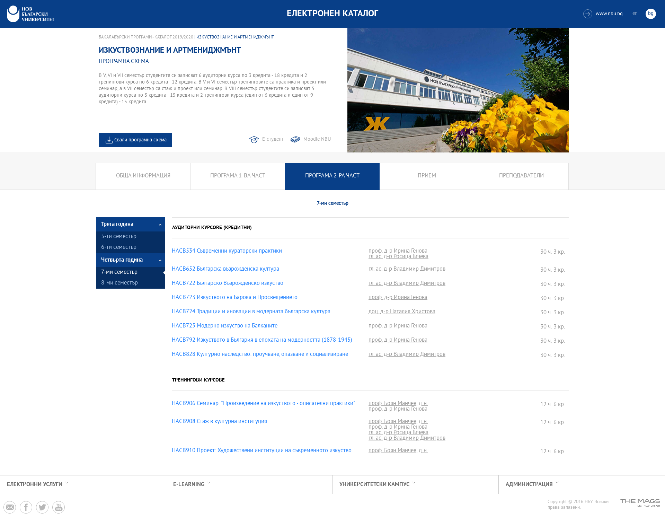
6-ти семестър (118, 247)
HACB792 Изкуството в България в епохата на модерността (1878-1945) (262, 340)
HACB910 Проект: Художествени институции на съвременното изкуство (262, 451)
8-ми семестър (119, 283)
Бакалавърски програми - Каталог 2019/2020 (146, 37)
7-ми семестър (119, 272)
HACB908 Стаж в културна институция (219, 422)
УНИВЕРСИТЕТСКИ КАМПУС (374, 484)
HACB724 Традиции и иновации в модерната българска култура (251, 312)
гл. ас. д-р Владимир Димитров (407, 269)
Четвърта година (122, 260)
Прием (427, 176)
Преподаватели (521, 176)
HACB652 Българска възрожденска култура (225, 269)
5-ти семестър (118, 236)
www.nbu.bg (604, 14)
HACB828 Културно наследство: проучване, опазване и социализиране (260, 355)
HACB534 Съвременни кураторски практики (227, 251)
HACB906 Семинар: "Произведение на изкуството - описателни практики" (263, 404)
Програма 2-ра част (332, 176)
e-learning (188, 484)
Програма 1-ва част (237, 176)
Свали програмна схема (140, 140)
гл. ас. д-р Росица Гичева (398, 257)
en (635, 13)
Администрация (529, 484)
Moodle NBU (317, 139)
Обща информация (143, 176)
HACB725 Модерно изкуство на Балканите (224, 326)
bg (651, 13)
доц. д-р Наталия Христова (402, 312)
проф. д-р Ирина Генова (398, 251)
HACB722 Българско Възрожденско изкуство (227, 284)
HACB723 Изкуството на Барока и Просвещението (235, 298)
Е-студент (273, 139)
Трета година (117, 224)
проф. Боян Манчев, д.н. (398, 404)
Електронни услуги (34, 484)
